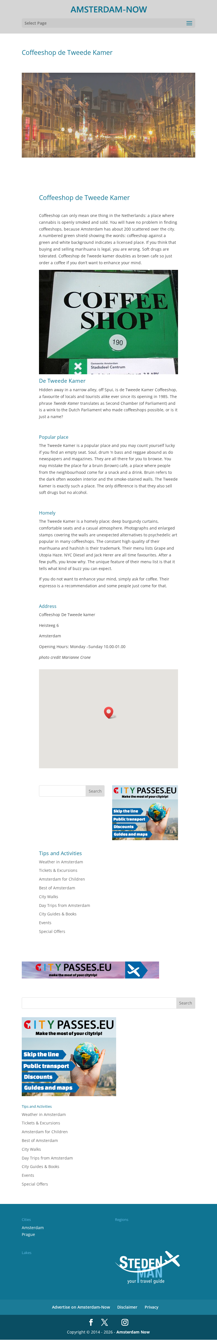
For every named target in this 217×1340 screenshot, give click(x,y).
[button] (110, 712)
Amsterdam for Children (62, 879)
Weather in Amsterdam (61, 861)
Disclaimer (127, 1307)
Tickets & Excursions (58, 870)
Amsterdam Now (133, 1332)
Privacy (152, 1307)
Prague (28, 1234)
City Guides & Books (58, 914)
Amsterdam (33, 1227)
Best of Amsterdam (57, 888)
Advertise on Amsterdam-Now (81, 1307)
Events (45, 922)
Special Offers (52, 931)
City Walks (48, 896)
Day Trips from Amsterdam (64, 905)
